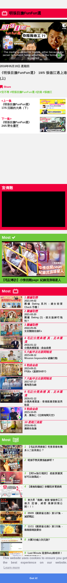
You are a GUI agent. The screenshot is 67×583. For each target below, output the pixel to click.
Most (7, 291)
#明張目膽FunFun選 (22, 91)
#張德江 (47, 91)
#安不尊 (4, 91)
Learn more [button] (12, 567)
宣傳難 (7, 188)
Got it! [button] (34, 578)
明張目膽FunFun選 (25, 13)
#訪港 (38, 91)
